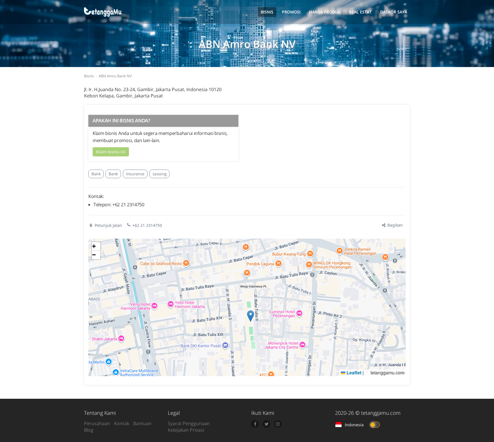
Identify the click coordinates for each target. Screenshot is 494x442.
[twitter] (266, 424)
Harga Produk (324, 12)
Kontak (121, 423)
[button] (250, 316)
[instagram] (278, 424)
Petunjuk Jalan (107, 225)
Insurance (135, 173)
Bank (96, 173)
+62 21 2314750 (147, 225)
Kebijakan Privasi (186, 430)
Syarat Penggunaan (189, 423)
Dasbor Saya (393, 12)
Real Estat (360, 12)
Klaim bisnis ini (111, 151)
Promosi (291, 12)
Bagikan (394, 225)
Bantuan (142, 423)
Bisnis (267, 12)
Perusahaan (97, 423)
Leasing (160, 173)
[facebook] (255, 424)
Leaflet (353, 372)
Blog (88, 430)
